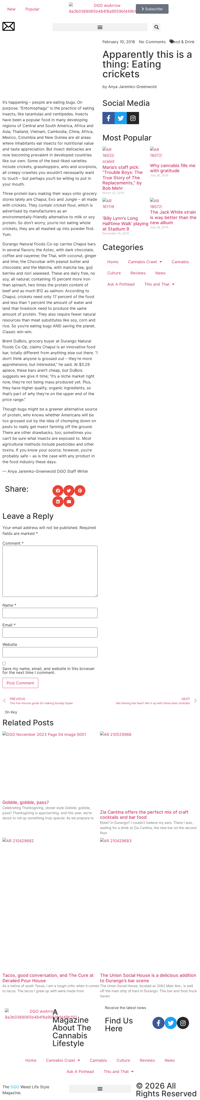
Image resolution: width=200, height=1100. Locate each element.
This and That (157, 284)
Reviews (138, 272)
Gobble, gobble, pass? (25, 802)
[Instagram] (133, 118)
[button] (100, 27)
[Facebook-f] (108, 118)
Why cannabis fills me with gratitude (173, 168)
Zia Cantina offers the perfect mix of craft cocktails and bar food (144, 815)
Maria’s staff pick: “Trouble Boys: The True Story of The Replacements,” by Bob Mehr (122, 178)
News (160, 272)
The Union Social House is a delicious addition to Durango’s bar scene (148, 978)
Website (9, 644)
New (11, 9)
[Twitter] (121, 118)
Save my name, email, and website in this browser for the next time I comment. (48, 670)
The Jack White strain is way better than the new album (173, 217)
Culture (114, 272)
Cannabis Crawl (142, 261)
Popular (32, 9)
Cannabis (180, 261)
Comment (13, 543)
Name (9, 605)
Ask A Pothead (121, 284)
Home (112, 261)
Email (9, 625)
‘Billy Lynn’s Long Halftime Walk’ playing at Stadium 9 (125, 223)
